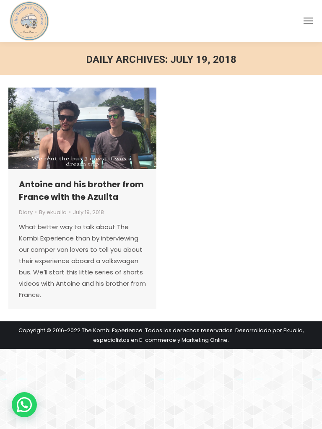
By (53, 212)
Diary (26, 212)
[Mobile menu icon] (308, 21)
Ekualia (293, 330)
